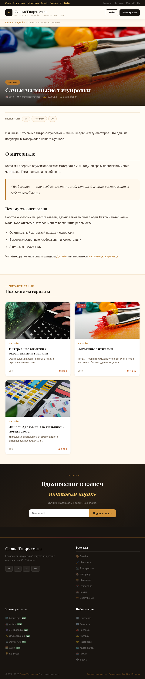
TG (138, 3)
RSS (128, 3)
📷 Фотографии (85, 568)
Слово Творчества (23, 548)
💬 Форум (81, 659)
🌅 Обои (12, 647)
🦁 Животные (83, 580)
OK (26, 568)
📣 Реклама (82, 630)
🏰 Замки (81, 592)
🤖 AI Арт (13, 624)
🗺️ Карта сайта (84, 647)
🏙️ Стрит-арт (15, 618)
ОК (52, 118)
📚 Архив (81, 653)
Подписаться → (102, 513)
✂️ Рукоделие (84, 586)
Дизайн (21, 22)
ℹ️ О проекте (83, 618)
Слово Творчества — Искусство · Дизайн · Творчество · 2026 (37, 3)
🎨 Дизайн (82, 556)
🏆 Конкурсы (12, 653)
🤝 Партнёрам (84, 641)
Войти (112, 12)
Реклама (119, 3)
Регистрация (130, 12)
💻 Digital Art (15, 641)
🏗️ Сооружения (85, 597)
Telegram (39, 118)
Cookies (126, 674)
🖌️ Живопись (83, 562)
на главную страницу (103, 256)
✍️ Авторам (82, 636)
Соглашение (115, 674)
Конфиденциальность (96, 674)
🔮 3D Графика (16, 630)
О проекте (108, 3)
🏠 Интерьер (83, 574)
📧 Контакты (83, 624)
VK (133, 3)
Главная (9, 22)
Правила (135, 674)
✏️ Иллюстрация (17, 636)
